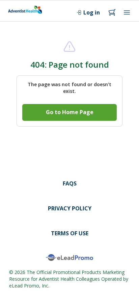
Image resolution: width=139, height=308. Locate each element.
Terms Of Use (69, 233)
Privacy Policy (69, 208)
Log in (91, 12)
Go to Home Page (69, 112)
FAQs (70, 183)
